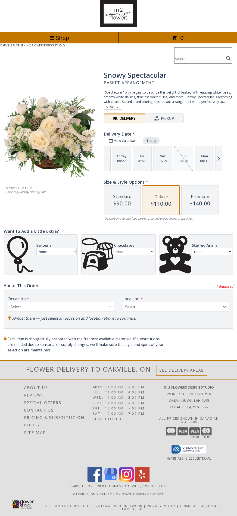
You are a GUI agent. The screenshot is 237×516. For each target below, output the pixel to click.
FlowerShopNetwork (122, 506)
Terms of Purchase (198, 506)
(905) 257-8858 (195, 407)
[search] (228, 58)
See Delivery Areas (181, 370)
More (110, 107)
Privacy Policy (161, 506)
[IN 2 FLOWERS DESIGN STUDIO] (118, 25)
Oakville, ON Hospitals (146, 486)
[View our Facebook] (94, 480)
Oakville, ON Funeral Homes (95, 486)
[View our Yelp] (142, 480)
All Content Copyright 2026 (72, 506)
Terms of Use (133, 509)
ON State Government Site (140, 494)
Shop (62, 38)
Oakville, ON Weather (92, 494)
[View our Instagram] (126, 480)
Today (151, 140)
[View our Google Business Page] (110, 480)
